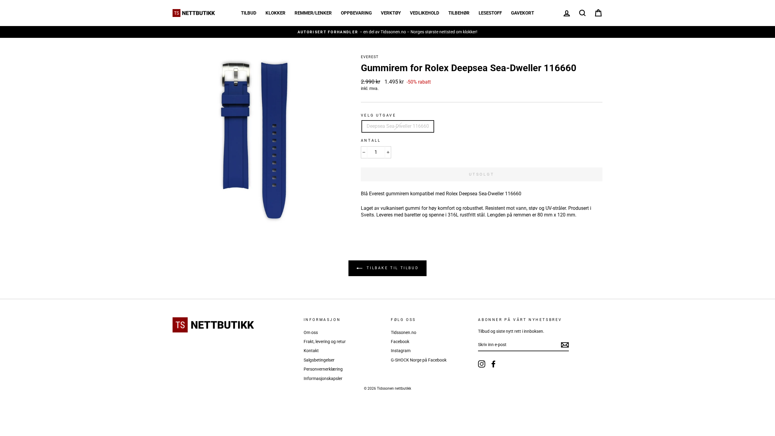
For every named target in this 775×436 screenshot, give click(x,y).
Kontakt (311, 350)
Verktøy (391, 13)
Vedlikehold (424, 13)
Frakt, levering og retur (325, 341)
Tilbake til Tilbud (392, 268)
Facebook (400, 341)
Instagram (401, 350)
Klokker (275, 13)
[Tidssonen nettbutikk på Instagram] (481, 364)
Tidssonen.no (403, 332)
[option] (387, 32)
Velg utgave (378, 115)
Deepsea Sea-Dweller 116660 (398, 126)
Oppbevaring (356, 13)
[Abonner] (565, 344)
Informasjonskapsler (323, 378)
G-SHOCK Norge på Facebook (419, 360)
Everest (369, 57)
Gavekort (522, 13)
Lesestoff (490, 13)
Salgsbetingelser (319, 360)
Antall (371, 140)
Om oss (311, 332)
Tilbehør (459, 13)
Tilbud (248, 13)
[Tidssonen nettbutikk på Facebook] (493, 364)
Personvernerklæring (323, 369)
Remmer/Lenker (313, 13)
